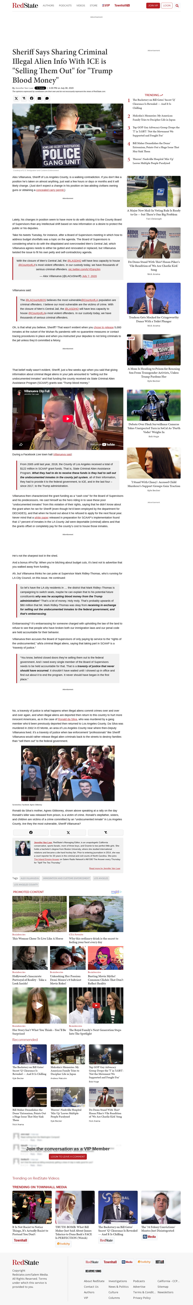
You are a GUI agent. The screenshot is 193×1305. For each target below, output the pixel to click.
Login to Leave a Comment (68, 1156)
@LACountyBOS (36, 300)
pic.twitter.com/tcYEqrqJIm (84, 269)
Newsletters (165, 1292)
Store (93, 5)
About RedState (94, 1281)
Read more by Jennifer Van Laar (104, 868)
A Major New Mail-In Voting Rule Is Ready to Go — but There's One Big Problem (153, 212)
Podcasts (65, 5)
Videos (80, 5)
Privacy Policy (142, 1298)
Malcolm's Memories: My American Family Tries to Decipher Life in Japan (65, 1070)
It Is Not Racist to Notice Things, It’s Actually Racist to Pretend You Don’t (30, 1230)
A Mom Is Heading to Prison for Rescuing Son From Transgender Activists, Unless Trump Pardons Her (154, 373)
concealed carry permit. (50, 190)
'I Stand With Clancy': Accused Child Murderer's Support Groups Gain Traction (154, 484)
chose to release (104, 327)
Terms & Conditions (144, 1292)
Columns (114, 1298)
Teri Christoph (154, 218)
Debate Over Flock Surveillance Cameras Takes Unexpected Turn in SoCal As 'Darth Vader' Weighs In (153, 428)
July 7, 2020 (89, 276)
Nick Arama (18, 1124)
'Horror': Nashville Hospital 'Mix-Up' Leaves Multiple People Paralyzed (66, 1113)
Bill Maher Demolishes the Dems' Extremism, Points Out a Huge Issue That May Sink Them (29, 1115)
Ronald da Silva (67, 719)
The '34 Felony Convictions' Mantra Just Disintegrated (158, 1229)
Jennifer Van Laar (24, 88)
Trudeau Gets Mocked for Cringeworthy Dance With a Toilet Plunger (154, 319)
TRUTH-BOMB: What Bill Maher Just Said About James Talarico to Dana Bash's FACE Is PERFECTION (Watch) (73, 1232)
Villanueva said (62, 454)
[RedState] (25, 5)
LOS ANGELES (101, 878)
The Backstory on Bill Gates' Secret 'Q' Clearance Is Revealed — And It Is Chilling (29, 1070)
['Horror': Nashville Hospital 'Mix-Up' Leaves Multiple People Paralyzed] (68, 1096)
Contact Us (91, 1286)
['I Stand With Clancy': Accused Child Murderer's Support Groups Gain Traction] (154, 463)
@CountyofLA (26, 264)
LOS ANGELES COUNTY (26, 884)
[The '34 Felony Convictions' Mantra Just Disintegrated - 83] (161, 1207)
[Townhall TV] (122, 6)
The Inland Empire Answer (46, 859)
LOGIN (167, 5)
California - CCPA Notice (169, 1281)
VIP (86, 1298)
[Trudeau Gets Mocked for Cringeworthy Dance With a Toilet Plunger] (154, 298)
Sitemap (163, 1286)
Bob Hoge (94, 1082)
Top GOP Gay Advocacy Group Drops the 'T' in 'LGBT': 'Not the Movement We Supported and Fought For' (106, 1072)
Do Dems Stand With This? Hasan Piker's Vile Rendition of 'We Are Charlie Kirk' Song (105, 1113)
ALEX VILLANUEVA (30, 878)
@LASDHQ (74, 260)
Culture (113, 1292)
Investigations (118, 1281)
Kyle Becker (18, 1078)
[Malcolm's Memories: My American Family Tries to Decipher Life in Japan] (68, 1054)
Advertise (139, 1286)
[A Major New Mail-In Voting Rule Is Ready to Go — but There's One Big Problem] (154, 191)
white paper (42, 517)
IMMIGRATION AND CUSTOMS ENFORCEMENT (66, 878)
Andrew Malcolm (59, 1078)
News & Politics (119, 1286)
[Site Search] (177, 5)
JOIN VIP (153, 5)
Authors (48, 5)
